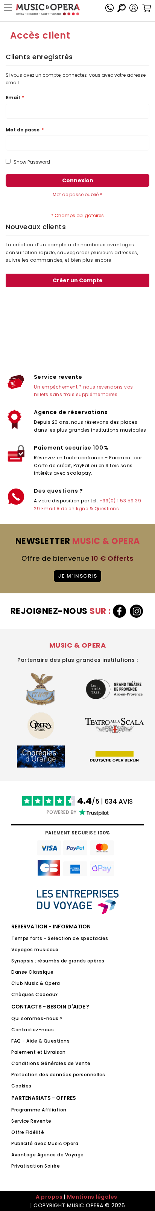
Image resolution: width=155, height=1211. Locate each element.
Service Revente (31, 1121)
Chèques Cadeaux (34, 994)
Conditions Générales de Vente (51, 1063)
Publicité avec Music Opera (44, 1143)
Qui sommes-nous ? (37, 1018)
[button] (133, 8)
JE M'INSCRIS (77, 575)
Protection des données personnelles (58, 1074)
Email (48, 508)
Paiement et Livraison (38, 1052)
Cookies (21, 1086)
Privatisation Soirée (35, 1166)
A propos (49, 1197)
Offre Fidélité (27, 1132)
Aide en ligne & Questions (87, 508)
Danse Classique (32, 972)
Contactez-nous (32, 1029)
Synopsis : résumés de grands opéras (58, 961)
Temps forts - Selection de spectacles (59, 938)
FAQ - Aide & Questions (40, 1041)
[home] (48, 9)
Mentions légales (92, 1197)
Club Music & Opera (35, 983)
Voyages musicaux (34, 949)
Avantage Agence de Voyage (47, 1154)
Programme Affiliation (39, 1110)
